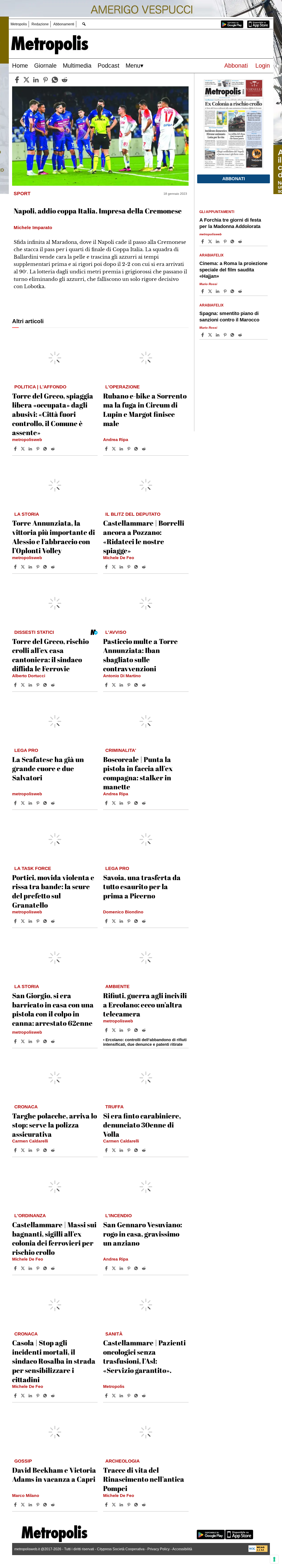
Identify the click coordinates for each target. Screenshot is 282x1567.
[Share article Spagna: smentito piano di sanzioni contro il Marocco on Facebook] (203, 335)
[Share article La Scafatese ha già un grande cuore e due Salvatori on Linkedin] (30, 803)
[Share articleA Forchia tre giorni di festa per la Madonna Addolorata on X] (210, 241)
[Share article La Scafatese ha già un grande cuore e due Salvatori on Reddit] (53, 803)
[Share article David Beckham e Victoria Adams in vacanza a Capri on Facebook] (16, 1504)
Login (262, 65)
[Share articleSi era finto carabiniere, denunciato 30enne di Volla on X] (114, 1150)
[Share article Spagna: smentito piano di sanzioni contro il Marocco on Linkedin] (218, 335)
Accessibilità (182, 1549)
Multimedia (77, 65)
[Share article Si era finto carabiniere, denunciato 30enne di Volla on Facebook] (106, 1150)
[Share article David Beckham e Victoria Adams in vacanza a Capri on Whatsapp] (45, 1504)
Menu (133, 65)
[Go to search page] (84, 23)
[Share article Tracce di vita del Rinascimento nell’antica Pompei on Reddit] (144, 1504)
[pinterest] (45, 79)
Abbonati (236, 65)
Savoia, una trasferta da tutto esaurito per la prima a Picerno (142, 886)
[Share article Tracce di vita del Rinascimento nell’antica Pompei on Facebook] (106, 1504)
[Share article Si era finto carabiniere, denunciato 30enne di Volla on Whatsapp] (136, 1150)
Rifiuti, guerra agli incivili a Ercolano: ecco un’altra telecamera (145, 1004)
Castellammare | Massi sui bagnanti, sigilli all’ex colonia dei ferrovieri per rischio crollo (54, 1238)
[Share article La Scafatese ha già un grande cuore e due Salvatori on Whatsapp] (45, 803)
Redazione (40, 24)
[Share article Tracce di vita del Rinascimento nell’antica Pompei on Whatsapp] (136, 1504)
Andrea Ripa (115, 439)
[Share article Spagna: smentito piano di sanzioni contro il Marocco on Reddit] (240, 335)
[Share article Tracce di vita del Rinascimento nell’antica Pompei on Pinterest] (129, 1504)
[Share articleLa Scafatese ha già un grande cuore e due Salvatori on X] (23, 803)
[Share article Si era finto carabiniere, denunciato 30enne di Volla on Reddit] (144, 1150)
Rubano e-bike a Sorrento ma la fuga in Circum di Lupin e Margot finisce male (145, 409)
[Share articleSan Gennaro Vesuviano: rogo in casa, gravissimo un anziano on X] (114, 1268)
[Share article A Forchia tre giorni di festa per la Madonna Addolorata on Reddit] (240, 241)
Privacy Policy (158, 1549)
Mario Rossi (208, 284)
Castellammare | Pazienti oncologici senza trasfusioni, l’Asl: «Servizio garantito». (144, 1356)
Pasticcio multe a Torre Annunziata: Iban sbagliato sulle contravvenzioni (140, 654)
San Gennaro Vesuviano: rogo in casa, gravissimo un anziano (142, 1234)
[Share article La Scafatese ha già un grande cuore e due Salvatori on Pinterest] (38, 803)
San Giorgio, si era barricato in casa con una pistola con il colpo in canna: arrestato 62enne (53, 1009)
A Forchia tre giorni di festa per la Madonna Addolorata (230, 223)
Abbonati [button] (233, 178)
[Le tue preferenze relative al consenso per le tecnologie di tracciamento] (274, 1559)
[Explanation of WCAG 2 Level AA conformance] (258, 1551)
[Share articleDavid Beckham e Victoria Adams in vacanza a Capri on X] (23, 1504)
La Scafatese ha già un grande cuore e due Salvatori (48, 768)
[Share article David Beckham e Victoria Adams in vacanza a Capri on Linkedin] (30, 1504)
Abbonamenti (63, 24)
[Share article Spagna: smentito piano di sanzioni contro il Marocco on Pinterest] (225, 335)
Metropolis (19, 24)
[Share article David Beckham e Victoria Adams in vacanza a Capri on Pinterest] (38, 1504)
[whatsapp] (54, 79)
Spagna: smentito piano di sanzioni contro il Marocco (229, 317)
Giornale (45, 65)
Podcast (108, 65)
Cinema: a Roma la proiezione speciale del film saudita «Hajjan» (233, 270)
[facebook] (17, 79)
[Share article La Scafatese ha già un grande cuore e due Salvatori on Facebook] (16, 803)
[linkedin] (36, 79)
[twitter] (26, 79)
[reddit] (64, 79)
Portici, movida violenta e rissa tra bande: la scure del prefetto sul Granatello (53, 891)
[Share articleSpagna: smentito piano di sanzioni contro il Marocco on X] (210, 335)
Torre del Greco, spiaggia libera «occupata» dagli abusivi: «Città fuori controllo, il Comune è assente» (52, 414)
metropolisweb (27, 439)
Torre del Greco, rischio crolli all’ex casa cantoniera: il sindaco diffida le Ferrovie (50, 654)
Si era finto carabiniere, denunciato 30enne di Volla (142, 1125)
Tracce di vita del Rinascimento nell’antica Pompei (143, 1479)
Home (20, 65)
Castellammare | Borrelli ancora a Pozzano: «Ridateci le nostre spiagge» (143, 536)
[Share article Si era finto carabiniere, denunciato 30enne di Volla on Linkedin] (121, 1150)
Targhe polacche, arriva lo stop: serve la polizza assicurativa (54, 1125)
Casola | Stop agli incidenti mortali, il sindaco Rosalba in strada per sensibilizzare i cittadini (53, 1361)
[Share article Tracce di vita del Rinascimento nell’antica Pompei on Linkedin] (121, 1504)
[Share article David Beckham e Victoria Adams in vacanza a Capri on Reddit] (53, 1504)
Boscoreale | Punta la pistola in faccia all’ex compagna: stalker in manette (138, 773)
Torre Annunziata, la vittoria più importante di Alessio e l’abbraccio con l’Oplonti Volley (53, 536)
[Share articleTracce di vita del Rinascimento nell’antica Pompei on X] (114, 1504)
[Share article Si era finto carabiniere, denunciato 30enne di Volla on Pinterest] (129, 1150)
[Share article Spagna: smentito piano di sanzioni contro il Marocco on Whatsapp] (233, 335)
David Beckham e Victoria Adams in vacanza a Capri (54, 1474)
